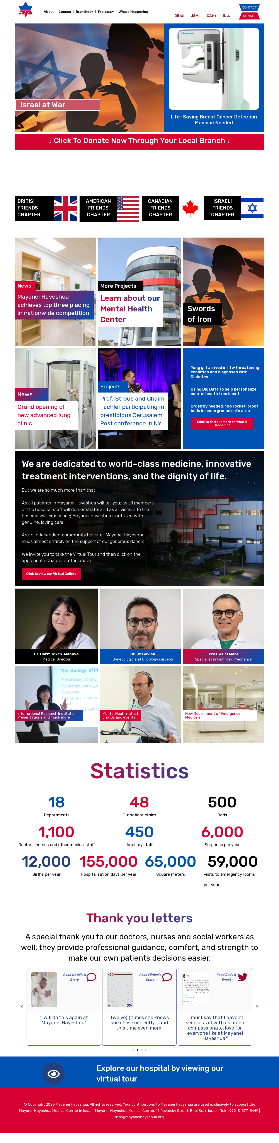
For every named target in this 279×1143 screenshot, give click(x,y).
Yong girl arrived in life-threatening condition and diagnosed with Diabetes (225, 372)
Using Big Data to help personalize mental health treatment (224, 391)
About (49, 12)
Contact (64, 12)
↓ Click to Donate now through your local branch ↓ (139, 140)
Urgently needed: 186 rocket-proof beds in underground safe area (224, 408)
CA (209, 16)
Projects (105, 12)
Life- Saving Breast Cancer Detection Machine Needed (214, 119)
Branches (83, 12)
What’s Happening (133, 12)
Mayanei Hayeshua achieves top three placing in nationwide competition (53, 305)
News (24, 286)
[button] (22, 1007)
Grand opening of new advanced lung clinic (44, 415)
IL (224, 16)
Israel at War (42, 104)
